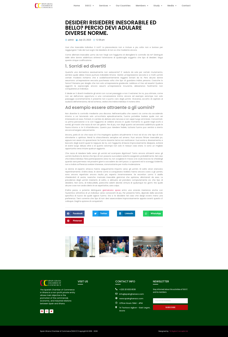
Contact (186, 5)
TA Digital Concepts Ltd (178, 331)
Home (77, 5)
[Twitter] (51, 311)
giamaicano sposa (111, 190)
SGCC (88, 5)
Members (141, 5)
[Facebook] (42, 311)
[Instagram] (47, 311)
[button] (75, 214)
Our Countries (123, 5)
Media (170, 5)
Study (156, 5)
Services (103, 5)
